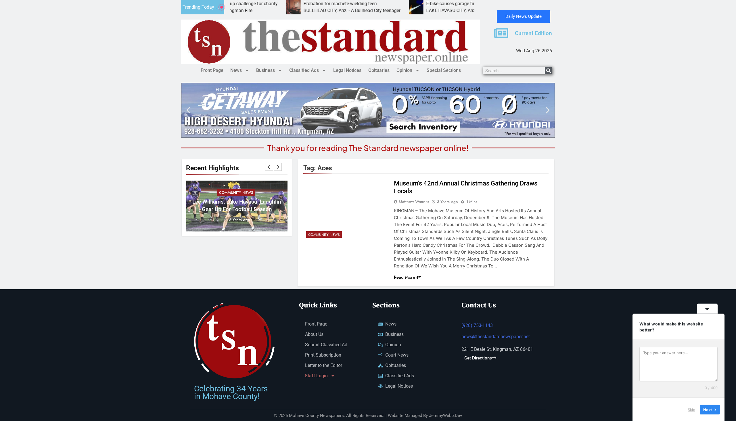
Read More (404, 277)
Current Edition (533, 33)
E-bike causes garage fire (427, 3)
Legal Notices (347, 70)
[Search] (548, 70)
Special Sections (444, 70)
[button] (188, 110)
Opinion (404, 70)
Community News (236, 192)
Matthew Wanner (414, 201)
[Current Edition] (501, 33)
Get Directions (478, 358)
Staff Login (316, 375)
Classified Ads (304, 70)
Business (265, 70)
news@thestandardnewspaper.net (495, 336)
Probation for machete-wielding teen (316, 3)
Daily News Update (523, 16)
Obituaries (379, 70)
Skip (691, 409)
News (236, 70)
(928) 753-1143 (477, 325)
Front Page (212, 70)
